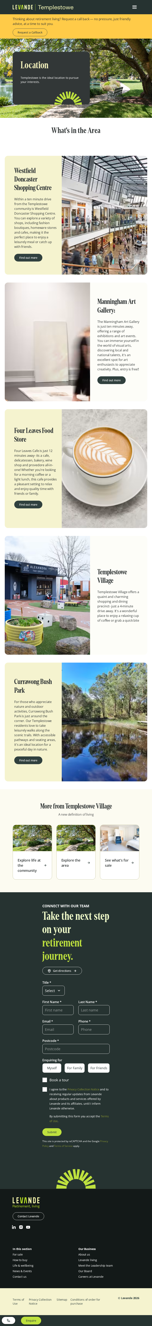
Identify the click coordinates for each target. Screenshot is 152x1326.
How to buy (20, 1260)
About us (84, 1254)
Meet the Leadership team (95, 1265)
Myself (52, 1068)
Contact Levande (28, 1216)
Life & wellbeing (23, 1265)
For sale (18, 1254)
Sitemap (62, 1299)
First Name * (52, 1002)
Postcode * (50, 1040)
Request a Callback (30, 32)
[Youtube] (28, 1227)
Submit (52, 1132)
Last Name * (87, 1002)
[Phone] (8, 1320)
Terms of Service (63, 1146)
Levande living (87, 1260)
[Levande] (23, 8)
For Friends (98, 1068)
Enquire (31, 1320)
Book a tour (59, 1080)
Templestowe (56, 7)
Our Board (85, 1271)
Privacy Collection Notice (83, 1089)
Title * (46, 982)
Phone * (84, 1021)
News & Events (22, 1271)
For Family (74, 1068)
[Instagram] (21, 1227)
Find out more (28, 258)
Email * (47, 1021)
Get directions (62, 971)
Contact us (20, 1276)
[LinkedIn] (13, 1227)
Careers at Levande (90, 1276)
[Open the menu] (134, 7)
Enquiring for (52, 1060)
